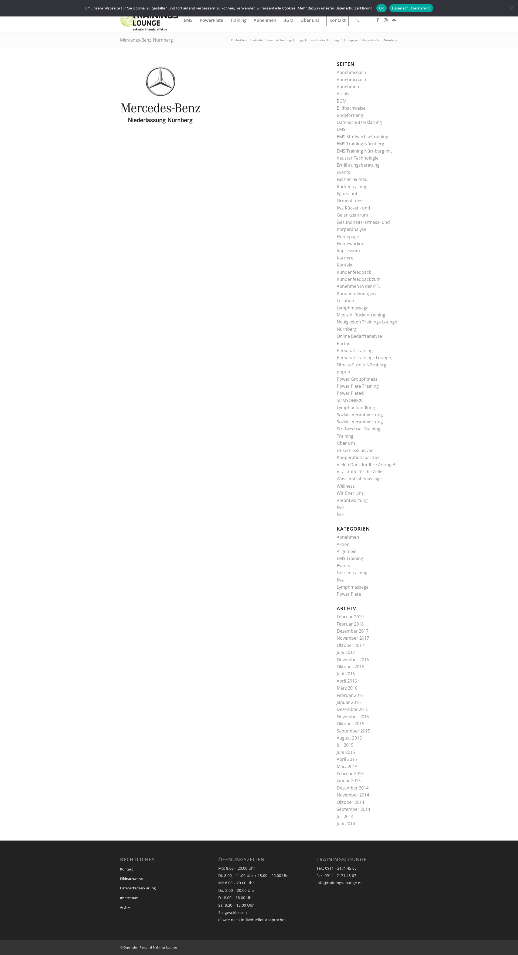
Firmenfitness (350, 201)
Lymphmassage (353, 308)
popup (343, 372)
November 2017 (353, 638)
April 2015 (347, 759)
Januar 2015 (349, 781)
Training (345, 436)
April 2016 (347, 681)
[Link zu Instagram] (386, 20)
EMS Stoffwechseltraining (362, 137)
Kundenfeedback (354, 272)
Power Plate (349, 594)
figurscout (347, 194)
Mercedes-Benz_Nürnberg (146, 40)
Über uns (346, 443)
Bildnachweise (351, 108)
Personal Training (355, 350)
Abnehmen (348, 87)
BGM (341, 101)
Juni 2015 (346, 752)
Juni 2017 (346, 652)
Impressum (348, 251)
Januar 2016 (349, 702)
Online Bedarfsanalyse (359, 336)
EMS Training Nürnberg (360, 144)
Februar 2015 (350, 774)
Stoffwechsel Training (358, 429)
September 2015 (353, 731)
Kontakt (345, 265)
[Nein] (511, 8)
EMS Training (350, 558)
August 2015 (349, 738)
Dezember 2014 (353, 788)
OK (381, 8)
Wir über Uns (350, 493)
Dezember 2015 (353, 709)
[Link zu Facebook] (378, 20)
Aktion (343, 544)
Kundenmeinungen (356, 293)
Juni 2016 (346, 674)
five (340, 507)
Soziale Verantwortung (360, 415)
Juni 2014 (346, 823)
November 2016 (353, 660)
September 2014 (353, 809)
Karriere (345, 258)
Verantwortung (352, 500)
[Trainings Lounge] (149, 20)
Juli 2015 (345, 745)
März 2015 (347, 767)
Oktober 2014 (350, 802)
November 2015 (353, 717)
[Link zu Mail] (394, 20)
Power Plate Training (358, 386)
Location (345, 300)
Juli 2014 (345, 816)
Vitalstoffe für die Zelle (359, 472)
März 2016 (347, 688)
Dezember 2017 (353, 631)
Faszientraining (352, 573)
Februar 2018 (350, 624)
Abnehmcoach (351, 72)
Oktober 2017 (350, 645)
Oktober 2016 (350, 667)
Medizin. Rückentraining (361, 315)
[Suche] (357, 20)
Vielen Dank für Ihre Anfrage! (366, 465)
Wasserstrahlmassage (359, 479)
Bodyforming (350, 115)
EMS (341, 129)
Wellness (346, 486)
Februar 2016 (350, 695)
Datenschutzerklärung (359, 122)
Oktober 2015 (350, 724)
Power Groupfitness (357, 379)
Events (343, 172)
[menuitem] (188, 20)
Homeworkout (351, 244)
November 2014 (353, 795)
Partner (344, 343)
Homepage (348, 236)
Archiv (343, 94)
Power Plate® (350, 393)
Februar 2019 (350, 617)
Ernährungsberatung (358, 165)
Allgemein (347, 551)
